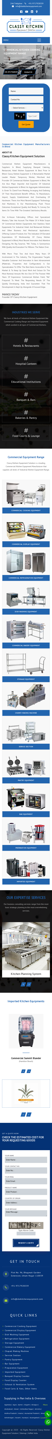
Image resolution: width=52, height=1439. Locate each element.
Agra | (15, 1405)
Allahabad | (9, 1409)
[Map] (36, 11)
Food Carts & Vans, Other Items (21, 1388)
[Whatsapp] (46, 1420)
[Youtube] (26, 11)
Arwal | (43, 1413)
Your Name (9, 1155)
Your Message (11, 1209)
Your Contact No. (12, 1166)
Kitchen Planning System (26, 974)
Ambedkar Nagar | (27, 1409)
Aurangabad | (35, 1418)
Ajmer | (21, 1405)
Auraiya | (25, 1418)
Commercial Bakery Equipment (26, 645)
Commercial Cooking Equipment (26, 510)
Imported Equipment (26, 882)
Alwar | (17, 1409)
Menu (5, 40)
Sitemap (23, 1433)
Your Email (9, 1177)
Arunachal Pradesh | (32, 1413)
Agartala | (8, 1405)
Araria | (21, 1413)
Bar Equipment (26, 814)
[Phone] (46, 1412)
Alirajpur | (35, 1405)
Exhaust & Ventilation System (20, 1384)
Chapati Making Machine (26, 713)
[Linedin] (32, 11)
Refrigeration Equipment (17, 1338)
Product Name (11, 1188)
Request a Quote (26, 1243)
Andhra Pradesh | (11, 1413)
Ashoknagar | (9, 1418)
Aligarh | (27, 1405)
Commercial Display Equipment (26, 544)
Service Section (26, 747)
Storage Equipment (26, 679)
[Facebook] (21, 11)
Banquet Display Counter (17, 1376)
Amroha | (38, 1409)
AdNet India (33, 1433)
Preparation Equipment (26, 848)
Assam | (18, 1418)
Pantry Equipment (26, 780)
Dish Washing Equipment (26, 612)
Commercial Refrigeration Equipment (26, 578)
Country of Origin (12, 1198)
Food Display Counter (16, 1380)
